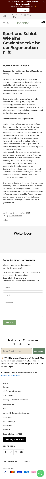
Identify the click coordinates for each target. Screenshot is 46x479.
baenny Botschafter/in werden (15, 399)
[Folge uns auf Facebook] (5, 452)
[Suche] (8, 23)
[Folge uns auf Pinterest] (16, 452)
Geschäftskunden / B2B (12, 434)
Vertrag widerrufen (15, 439)
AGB (4, 409)
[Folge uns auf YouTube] (21, 452)
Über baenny (8, 395)
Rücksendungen (9, 421)
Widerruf (6, 430)
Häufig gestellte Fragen (12, 391)
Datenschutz (8, 417)
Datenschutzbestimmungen (14, 281)
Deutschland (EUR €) (11, 461)
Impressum (7, 425)
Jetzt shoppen (23, 10)
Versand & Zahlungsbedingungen (16, 413)
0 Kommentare (15, 216)
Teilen (5, 220)
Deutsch (27, 461)
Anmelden (39, 351)
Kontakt (6, 387)
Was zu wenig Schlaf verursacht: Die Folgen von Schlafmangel (18, 243)
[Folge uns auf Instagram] (10, 452)
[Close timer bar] (44, 2)
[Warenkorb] (42, 23)
